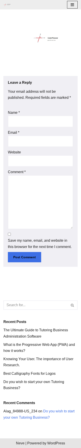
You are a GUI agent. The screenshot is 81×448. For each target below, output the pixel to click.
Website (14, 152)
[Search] (73, 305)
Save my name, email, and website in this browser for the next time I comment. (40, 243)
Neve (20, 443)
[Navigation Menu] (72, 5)
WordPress (56, 443)
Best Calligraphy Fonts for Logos (29, 373)
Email (13, 132)
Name (14, 112)
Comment (17, 172)
